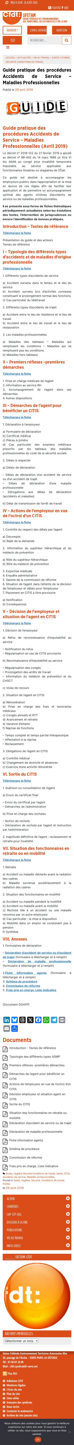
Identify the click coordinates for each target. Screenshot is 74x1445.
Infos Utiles (14, 1246)
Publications (14, 1230)
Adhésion (61, 30)
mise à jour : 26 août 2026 (24, 2)
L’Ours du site (14, 1389)
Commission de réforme (23, 986)
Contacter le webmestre (20, 1411)
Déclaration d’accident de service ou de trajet (40, 1123)
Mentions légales (16, 1385)
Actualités (24, 57)
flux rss (56, 8)
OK (38, 1439)
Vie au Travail (15, 1238)
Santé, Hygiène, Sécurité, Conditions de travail (39, 1180)
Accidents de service (14, 1177)
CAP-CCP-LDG (14, 1214)
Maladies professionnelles (41, 1177)
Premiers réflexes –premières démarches (36, 1065)
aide (66, 8)
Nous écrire (13, 1407)
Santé (59, 1173)
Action (11, 1199)
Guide (9, 1173)
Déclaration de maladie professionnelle (39, 961)
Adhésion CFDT (15, 1381)
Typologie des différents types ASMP (34, 1056)
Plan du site (13, 1394)
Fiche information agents (26, 973)
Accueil (10, 57)
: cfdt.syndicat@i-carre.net (20, 1366)
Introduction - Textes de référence (32, 1048)
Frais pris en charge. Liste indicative (31, 990)
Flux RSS (12, 1373)
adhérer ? (12, 30)
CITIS (67, 1173)
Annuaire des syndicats (19, 1402)
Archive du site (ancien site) (22, 1415)
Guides (6, 1183)
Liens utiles (13, 1398)
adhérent (38, 30)
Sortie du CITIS (19, 1104)
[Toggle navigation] (8, 48)
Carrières (12, 1206)
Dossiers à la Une (17, 1222)
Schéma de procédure (24, 1149)
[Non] (69, 1432)
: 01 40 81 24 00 (13, 1362)
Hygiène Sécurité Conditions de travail (34, 1173)
